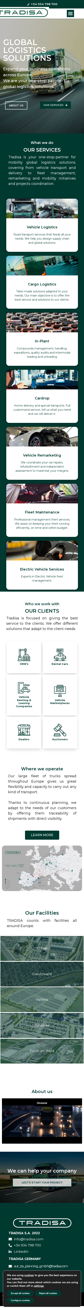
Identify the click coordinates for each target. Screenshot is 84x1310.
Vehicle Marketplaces (60, 702)
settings (39, 1286)
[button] (70, 13)
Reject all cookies (48, 1293)
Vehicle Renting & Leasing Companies (24, 701)
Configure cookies (20, 1300)
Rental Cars (60, 663)
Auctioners (60, 739)
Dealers (24, 739)
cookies (29, 1275)
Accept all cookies (20, 1293)
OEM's (24, 663)
